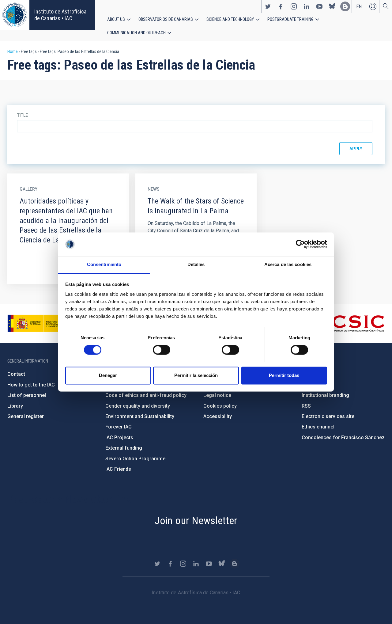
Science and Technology (230, 19)
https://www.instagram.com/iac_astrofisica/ (293, 6)
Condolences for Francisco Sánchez (343, 437)
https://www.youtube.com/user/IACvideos (319, 6)
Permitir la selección (196, 375)
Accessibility (217, 416)
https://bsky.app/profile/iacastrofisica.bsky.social (332, 6)
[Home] (14, 15)
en (359, 6)
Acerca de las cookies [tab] (287, 264)
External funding (123, 448)
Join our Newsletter (196, 520)
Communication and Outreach (136, 32)
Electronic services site (328, 416)
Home (12, 51)
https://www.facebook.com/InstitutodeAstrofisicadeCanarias (280, 6)
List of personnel (26, 395)
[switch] (161, 350)
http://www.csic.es (351, 323)
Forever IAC (118, 427)
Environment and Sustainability (139, 416)
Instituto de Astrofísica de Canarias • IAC (60, 14)
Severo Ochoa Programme (135, 459)
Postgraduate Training (290, 19)
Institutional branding (325, 395)
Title (22, 115)
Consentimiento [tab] (104, 264)
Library (15, 406)
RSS (306, 406)
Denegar (108, 375)
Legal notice (217, 395)
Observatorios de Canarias (165, 19)
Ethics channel (318, 427)
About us (116, 19)
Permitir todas (284, 375)
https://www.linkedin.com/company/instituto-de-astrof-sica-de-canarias (306, 6)
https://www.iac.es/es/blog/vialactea (345, 6)
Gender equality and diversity (137, 406)
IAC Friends (118, 469)
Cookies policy (220, 406)
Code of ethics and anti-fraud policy (146, 395)
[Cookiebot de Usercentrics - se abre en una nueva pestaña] (300, 244)
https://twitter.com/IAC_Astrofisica (268, 6)
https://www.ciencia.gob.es (41, 323)
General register (25, 416)
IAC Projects (119, 437)
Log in (372, 6)
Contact (16, 374)
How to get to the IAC (31, 385)
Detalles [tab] (196, 264)
